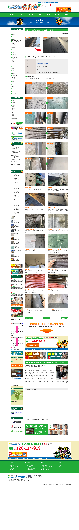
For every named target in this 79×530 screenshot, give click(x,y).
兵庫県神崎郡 (14, 118)
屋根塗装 (13, 73)
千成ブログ (66, 15)
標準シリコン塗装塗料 (15, 147)
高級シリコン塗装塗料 (15, 148)
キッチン (13, 60)
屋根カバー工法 (40, 63)
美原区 (13, 108)
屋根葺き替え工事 (15, 84)
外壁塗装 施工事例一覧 (16, 226)
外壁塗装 (45, 63)
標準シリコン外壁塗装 (30, 464)
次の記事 (29, 318)
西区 (13, 112)
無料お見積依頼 (32, 345)
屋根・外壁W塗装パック (15, 161)
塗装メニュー (39, 15)
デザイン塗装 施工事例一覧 (16, 234)
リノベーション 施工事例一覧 (16, 183)
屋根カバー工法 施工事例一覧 (16, 188)
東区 (13, 109)
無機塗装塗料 (14, 149)
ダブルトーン (14, 77)
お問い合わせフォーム (17, 365)
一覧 (46, 318)
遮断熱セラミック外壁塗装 (31, 468)
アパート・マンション (16, 88)
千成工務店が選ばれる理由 (14, 466)
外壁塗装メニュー (29, 462)
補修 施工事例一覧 (16, 204)
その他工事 (14, 93)
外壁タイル (14, 31)
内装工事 (13, 49)
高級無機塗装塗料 (15, 152)
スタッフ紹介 (57, 15)
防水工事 (13, 86)
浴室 (13, 61)
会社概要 (11, 464)
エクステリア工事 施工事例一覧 (17, 192)
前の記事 (64, 318)
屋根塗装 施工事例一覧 (16, 230)
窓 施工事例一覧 (16, 217)
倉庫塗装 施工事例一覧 (16, 179)
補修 (13, 52)
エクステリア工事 (15, 41)
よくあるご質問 (12, 470)
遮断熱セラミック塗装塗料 (16, 151)
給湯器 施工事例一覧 (16, 196)
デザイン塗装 (14, 75)
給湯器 (13, 47)
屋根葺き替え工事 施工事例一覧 (17, 243)
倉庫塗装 (13, 34)
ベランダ (13, 54)
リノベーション (15, 36)
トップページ (12, 462)
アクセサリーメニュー (46, 470)
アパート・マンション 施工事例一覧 (18, 251)
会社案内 (21, 15)
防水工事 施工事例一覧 (16, 247)
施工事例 (48, 15)
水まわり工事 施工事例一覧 (16, 213)
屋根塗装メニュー (45, 462)
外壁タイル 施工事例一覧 (16, 175)
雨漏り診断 (60, 462)
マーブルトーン (15, 78)
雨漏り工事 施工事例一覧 (16, 238)
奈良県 (13, 100)
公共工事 (13, 91)
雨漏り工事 (14, 81)
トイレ (13, 63)
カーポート (14, 44)
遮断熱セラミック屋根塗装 (47, 466)
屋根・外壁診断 (61, 464)
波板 (13, 43)
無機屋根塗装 (45, 465)
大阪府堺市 (14, 105)
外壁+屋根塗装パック (45, 468)
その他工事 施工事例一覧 (16, 260)
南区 (13, 106)
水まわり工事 (14, 57)
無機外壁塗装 (29, 466)
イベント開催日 (16, 349)
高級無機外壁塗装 (30, 469)
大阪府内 (13, 102)
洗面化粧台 (14, 58)
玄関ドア (13, 68)
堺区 (13, 115)
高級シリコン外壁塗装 (30, 465)
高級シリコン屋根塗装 (46, 464)
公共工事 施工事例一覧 (16, 255)
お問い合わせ (12, 469)
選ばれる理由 (30, 15)
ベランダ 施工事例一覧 (16, 209)
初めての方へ (12, 15)
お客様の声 (60, 466)
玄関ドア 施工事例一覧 (16, 221)
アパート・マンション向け (15, 164)
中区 (13, 111)
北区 (13, 114)
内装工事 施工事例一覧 (16, 200)
